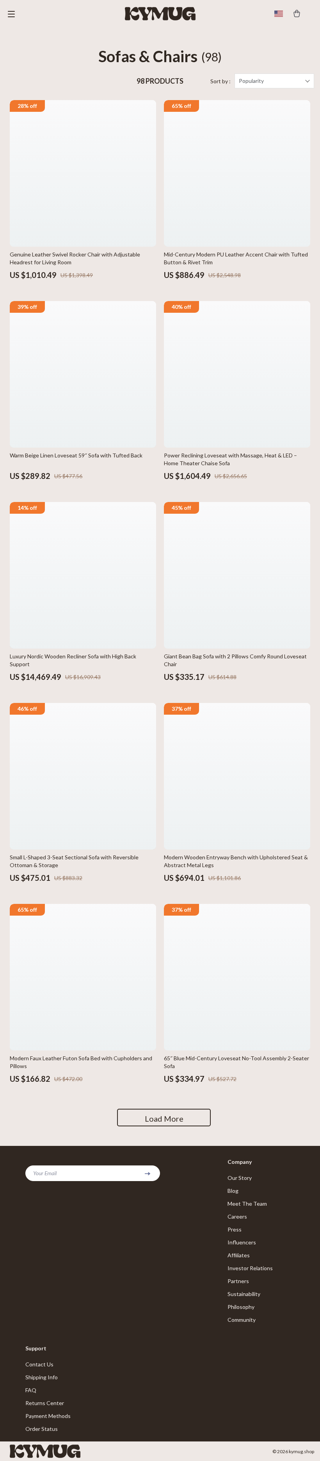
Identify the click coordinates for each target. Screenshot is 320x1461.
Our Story (240, 1177)
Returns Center (44, 1403)
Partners (238, 1281)
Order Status (41, 1428)
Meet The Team (247, 1203)
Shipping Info (41, 1377)
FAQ (30, 1390)
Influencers (242, 1242)
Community (242, 1319)
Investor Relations (250, 1268)
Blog (233, 1190)
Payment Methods (48, 1416)
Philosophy (241, 1306)
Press (235, 1229)
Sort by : (220, 81)
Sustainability (244, 1294)
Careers (237, 1216)
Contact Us (39, 1364)
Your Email (45, 1173)
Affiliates (239, 1255)
